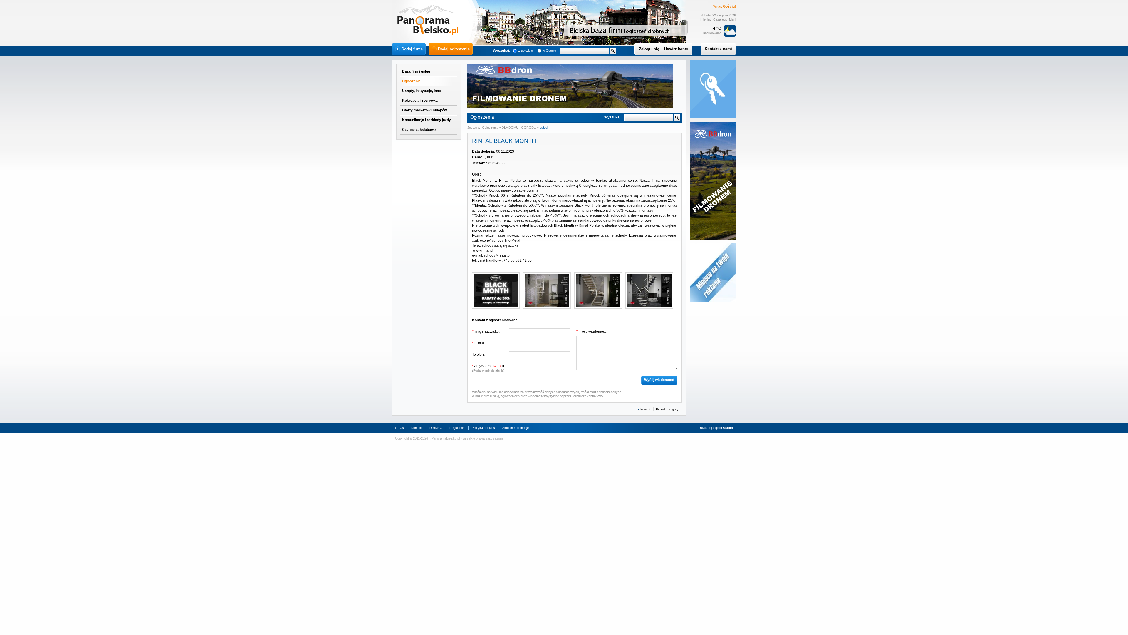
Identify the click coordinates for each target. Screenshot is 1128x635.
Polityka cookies (483, 428)
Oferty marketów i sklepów (424, 110)
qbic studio (724, 428)
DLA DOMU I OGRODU (519, 127)
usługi (544, 127)
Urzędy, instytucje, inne (421, 91)
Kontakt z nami (718, 48)
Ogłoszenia (411, 81)
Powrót (645, 409)
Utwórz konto (676, 49)
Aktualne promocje (515, 428)
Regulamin (456, 428)
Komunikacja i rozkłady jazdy (426, 120)
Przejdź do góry (667, 409)
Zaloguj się (649, 49)
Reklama (435, 428)
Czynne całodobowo (419, 130)
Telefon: (478, 354)
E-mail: (479, 343)
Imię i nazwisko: (486, 332)
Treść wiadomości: (592, 332)
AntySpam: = (488, 368)
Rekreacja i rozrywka (420, 100)
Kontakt (416, 428)
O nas (399, 428)
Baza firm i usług (416, 71)
